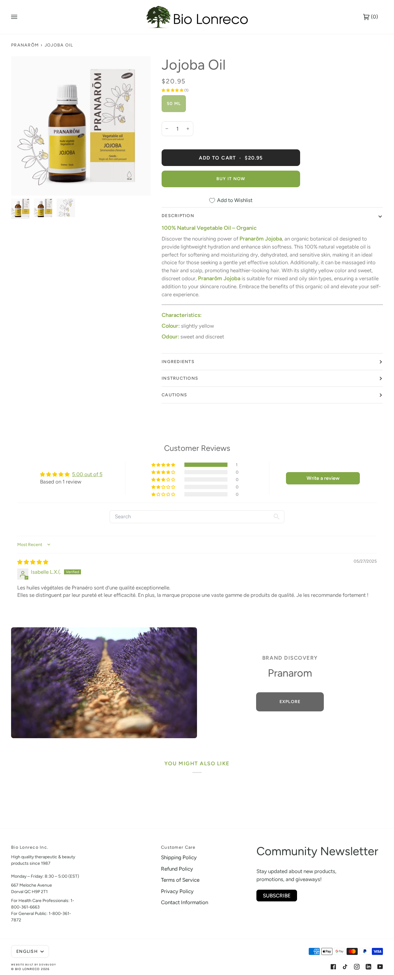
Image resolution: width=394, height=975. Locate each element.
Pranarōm (25, 45)
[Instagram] (357, 966)
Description (178, 215)
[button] (173, 90)
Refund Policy (177, 869)
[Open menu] (20, 17)
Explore (290, 701)
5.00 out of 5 (87, 474)
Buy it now (231, 178)
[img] (32, 562)
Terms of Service (180, 880)
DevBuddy (47, 964)
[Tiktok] (345, 966)
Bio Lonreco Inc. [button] (29, 847)
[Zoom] (81, 126)
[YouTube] (380, 966)
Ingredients (178, 361)
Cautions (174, 395)
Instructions (180, 378)
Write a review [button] (323, 478)
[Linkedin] (368, 966)
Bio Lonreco (27, 969)
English (27, 951)
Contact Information (184, 902)
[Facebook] (333, 966)
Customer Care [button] (178, 847)
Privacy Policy (177, 891)
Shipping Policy (179, 857)
